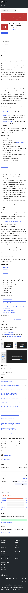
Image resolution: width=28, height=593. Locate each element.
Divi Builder (6, 269)
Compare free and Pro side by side (13, 221)
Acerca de (3, 540)
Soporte (5, 51)
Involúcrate (17, 551)
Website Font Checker (8, 310)
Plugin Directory (4, 5)
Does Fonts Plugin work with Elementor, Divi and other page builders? (10, 424)
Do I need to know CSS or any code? (10, 389)
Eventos (17, 553)
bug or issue (11, 332)
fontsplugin (13, 29)
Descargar (4, 33)
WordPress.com (5, 562)
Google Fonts (6, 111)
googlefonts (7, 459)
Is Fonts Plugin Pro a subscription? (9, 398)
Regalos (17, 558)
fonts (25, 481)
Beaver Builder (6, 271)
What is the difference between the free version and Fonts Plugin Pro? (9, 394)
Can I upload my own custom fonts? (10, 415)
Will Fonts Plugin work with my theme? (10, 385)
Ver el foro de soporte (6, 522)
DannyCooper (7, 455)
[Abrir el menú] (26, 2)
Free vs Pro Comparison (9, 312)
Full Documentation (7, 299)
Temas (16, 542)
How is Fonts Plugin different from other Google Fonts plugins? (9, 429)
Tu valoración (4, 509)
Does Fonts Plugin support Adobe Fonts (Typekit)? (7, 419)
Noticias (3, 542)
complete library (20, 142)
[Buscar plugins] (15, 10)
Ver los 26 (25, 478)
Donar (17, 556)
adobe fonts (14, 481)
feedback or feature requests (14, 336)
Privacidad (3, 547)
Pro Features (4, 167)
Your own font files (8, 121)
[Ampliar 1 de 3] (11, 343)
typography (24, 484)
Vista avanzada (5, 487)
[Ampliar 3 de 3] (25, 351)
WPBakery (5, 273)
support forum (17, 319)
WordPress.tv (5, 558)
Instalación (5, 44)
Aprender (3, 551)
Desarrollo (5, 48)
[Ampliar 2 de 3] (25, 343)
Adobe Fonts (6, 115)
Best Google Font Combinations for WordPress (14, 301)
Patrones (17, 547)
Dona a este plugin (5, 532)
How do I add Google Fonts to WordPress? (11, 411)
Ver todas (24, 509)
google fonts (18, 484)
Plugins (16, 545)
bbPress (4, 567)
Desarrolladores (5, 556)
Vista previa (12, 33)
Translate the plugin (8, 334)
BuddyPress (4, 569)
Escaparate (17, 540)
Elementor (5, 267)
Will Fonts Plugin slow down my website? (11, 402)
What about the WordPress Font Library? (11, 434)
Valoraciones (6, 41)
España (6, 575)
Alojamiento (4, 545)
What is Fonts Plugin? (6, 381)
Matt (3, 564)
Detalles (5, 38)
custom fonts (20, 481)
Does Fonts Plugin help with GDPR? (9, 407)
